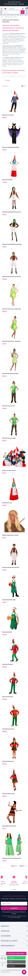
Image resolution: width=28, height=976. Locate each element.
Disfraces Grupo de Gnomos (9, 470)
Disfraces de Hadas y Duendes (11, 16)
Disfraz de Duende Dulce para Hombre (11, 276)
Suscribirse (14, 908)
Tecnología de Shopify (5, 972)
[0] (26, 9)
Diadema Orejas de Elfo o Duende (10, 535)
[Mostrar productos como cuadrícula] (22, 86)
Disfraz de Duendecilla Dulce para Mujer (11, 244)
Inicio (2, 16)
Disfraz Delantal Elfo (7, 632)
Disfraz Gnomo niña (7, 502)
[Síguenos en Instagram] (5, 958)
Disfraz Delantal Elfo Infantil (8, 599)
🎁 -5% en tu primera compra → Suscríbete (14, 4)
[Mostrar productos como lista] (25, 86)
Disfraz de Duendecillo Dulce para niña (11, 212)
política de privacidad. (15, 917)
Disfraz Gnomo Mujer (7, 179)
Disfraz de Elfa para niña (8, 761)
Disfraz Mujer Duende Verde (9, 826)
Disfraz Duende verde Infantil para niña (11, 858)
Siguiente (21, 866)
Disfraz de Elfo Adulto (7, 664)
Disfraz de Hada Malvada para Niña (10, 147)
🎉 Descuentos (11, 966)
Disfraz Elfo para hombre (8, 729)
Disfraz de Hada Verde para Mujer (10, 373)
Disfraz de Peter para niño (8, 405)
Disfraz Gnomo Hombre (8, 115)
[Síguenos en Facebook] (2, 958)
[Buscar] (22, 12)
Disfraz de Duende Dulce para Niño (10, 567)
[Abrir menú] (1, 8)
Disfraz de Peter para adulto (9, 438)
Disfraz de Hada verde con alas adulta (11, 341)
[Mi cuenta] (23, 8)
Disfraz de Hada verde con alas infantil (11, 309)
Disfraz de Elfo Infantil (7, 696)
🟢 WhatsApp (11, 957)
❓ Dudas (10, 961)
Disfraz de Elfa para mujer (8, 793)
